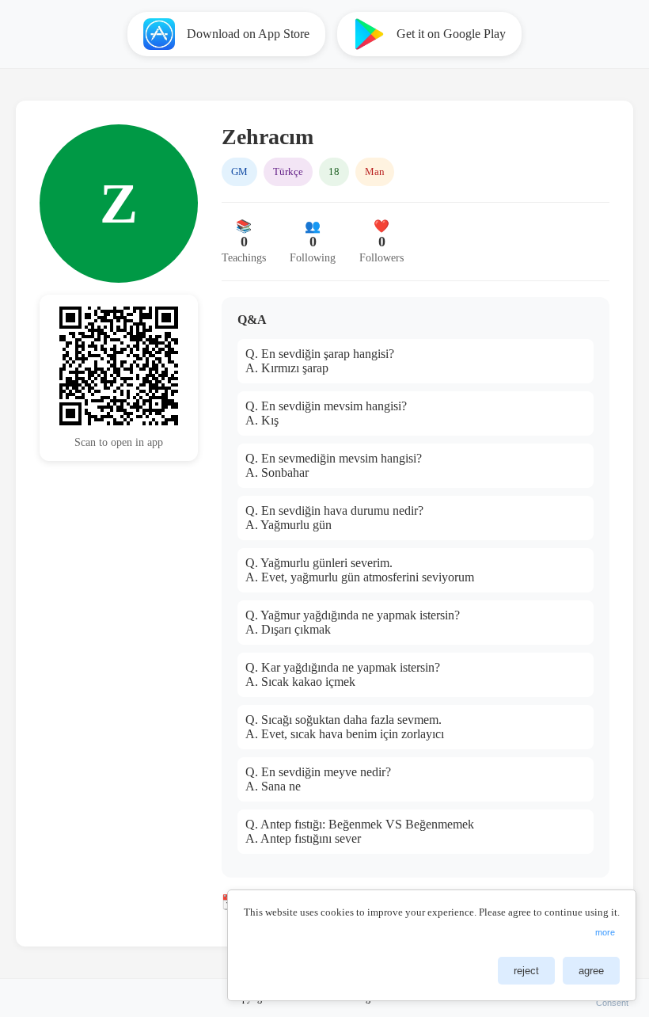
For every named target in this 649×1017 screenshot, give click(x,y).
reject (526, 971)
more (605, 932)
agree (591, 971)
